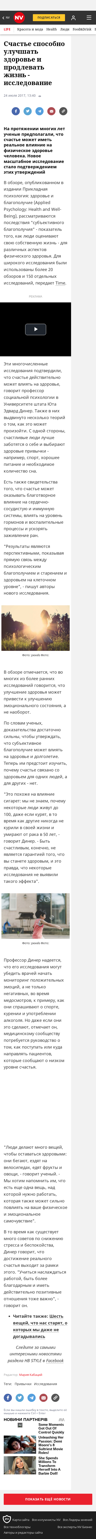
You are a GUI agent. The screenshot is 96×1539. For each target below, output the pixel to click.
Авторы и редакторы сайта (23, 1532)
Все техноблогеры (17, 1527)
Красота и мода (30, 29)
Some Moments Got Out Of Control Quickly (51, 1428)
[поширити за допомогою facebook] (16, 111)
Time (60, 283)
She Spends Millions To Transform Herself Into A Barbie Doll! (49, 1465)
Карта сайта (20, 1520)
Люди (64, 29)
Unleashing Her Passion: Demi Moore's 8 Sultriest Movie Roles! (51, 1445)
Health (51, 29)
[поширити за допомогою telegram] (39, 111)
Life (7, 29)
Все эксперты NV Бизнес (75, 1527)
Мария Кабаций (30, 1375)
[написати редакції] (51, 111)
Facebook (55, 1360)
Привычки (23, 1384)
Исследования (45, 1384)
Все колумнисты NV (46, 1520)
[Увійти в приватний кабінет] (73, 17)
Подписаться (49, 18)
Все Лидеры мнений (77, 1520)
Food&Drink (82, 29)
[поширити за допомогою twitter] (28, 111)
